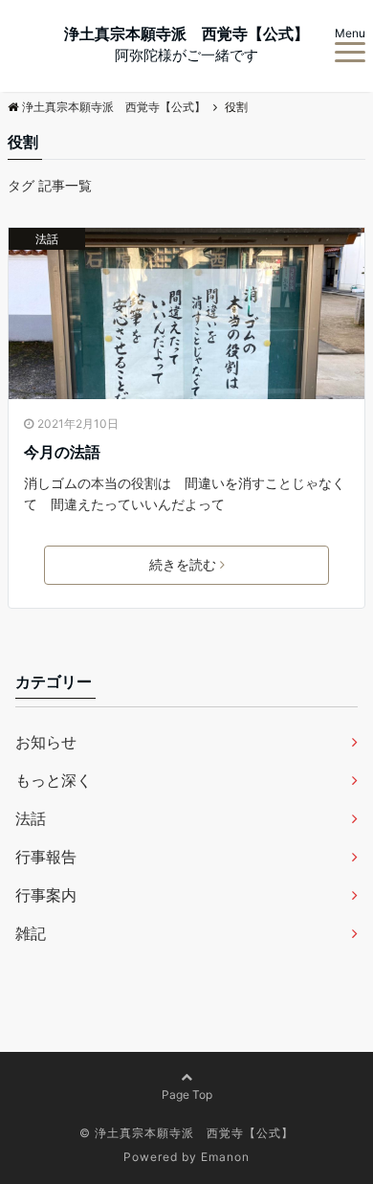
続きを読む (182, 564)
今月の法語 (62, 451)
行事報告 (46, 856)
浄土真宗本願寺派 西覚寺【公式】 (186, 33)
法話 (46, 239)
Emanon (225, 1157)
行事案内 (46, 895)
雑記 (30, 933)
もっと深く (53, 780)
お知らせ (46, 741)
